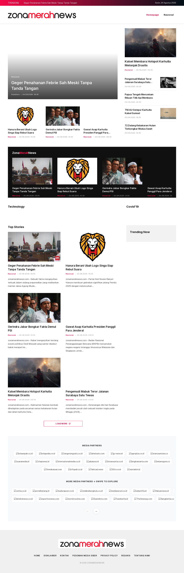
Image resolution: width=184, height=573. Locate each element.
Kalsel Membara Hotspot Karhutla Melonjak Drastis (148, 63)
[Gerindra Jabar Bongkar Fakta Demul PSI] (63, 116)
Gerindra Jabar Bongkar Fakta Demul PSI (63, 131)
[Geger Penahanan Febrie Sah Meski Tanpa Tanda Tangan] (63, 63)
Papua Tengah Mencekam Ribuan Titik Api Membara (139, 96)
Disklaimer (50, 556)
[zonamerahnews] (42, 15)
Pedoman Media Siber (84, 556)
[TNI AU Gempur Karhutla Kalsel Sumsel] (168, 113)
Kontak (64, 556)
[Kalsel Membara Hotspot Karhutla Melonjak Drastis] (150, 42)
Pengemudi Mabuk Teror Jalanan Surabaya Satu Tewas (138, 80)
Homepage (152, 14)
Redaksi (125, 556)
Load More (62, 424)
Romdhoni (15, 94)
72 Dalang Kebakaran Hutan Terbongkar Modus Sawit (140, 127)
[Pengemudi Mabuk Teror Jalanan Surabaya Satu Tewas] (168, 82)
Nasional (169, 14)
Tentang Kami (142, 556)
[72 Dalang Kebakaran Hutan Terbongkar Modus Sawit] (168, 129)
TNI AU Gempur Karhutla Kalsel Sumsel (138, 111)
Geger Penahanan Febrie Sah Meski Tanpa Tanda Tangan (50, 3)
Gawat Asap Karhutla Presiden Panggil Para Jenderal (96, 131)
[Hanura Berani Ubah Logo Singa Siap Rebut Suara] (25, 116)
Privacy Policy (109, 556)
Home (37, 556)
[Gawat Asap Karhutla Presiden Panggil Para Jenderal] (101, 116)
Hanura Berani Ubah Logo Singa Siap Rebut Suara (22, 131)
